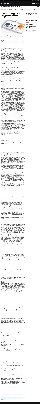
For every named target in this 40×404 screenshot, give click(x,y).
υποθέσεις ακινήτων (3, 399)
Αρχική (1, 6)
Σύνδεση (17, 6)
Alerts (15, 6)
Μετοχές (6, 6)
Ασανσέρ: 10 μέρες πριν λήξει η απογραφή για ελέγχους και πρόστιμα (31, 17)
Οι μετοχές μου (9, 6)
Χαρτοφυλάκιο (12, 6)
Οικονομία (3, 6)
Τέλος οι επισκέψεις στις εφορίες (6, 398)
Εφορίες (2, 398)
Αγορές (19, 6)
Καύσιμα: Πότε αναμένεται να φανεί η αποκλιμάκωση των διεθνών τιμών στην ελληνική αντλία (31, 14)
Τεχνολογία (33, 0)
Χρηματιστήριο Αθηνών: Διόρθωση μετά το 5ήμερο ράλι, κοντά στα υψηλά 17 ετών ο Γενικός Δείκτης (31, 27)
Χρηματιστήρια (38, 0)
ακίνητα (12, 398)
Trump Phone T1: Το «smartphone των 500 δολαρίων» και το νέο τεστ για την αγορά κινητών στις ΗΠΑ (31, 31)
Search (38, 6)
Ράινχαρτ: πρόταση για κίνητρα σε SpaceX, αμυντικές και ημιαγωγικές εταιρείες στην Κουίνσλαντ (31, 24)
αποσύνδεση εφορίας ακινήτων (16, 398)
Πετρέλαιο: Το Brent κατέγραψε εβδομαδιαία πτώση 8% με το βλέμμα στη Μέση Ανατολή (31, 20)
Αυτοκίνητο (35, 0)
